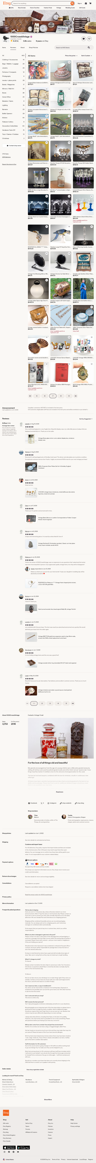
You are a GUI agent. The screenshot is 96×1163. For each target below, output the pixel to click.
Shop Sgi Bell (76, 1082)
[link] (27, 703)
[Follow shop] (89, 38)
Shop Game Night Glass (9, 1086)
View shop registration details (35, 1069)
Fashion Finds (48, 7)
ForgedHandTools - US (55, 1082)
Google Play (23, 1147)
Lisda (26, 675)
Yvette (32, 569)
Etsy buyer (28, 650)
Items (4, 47)
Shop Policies (33, 47)
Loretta (27, 622)
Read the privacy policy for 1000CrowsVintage (38, 894)
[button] (83, 38)
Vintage (58, 7)
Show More (48, 1099)
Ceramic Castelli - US (8, 1084)
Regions (90, 1159)
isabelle (27, 424)
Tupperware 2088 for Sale (9, 1094)
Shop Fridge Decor (7, 1082)
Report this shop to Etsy (9, 164)
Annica (27, 596)
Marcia (27, 531)
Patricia (27, 452)
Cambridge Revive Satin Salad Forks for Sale (12, 1097)
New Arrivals (22, 7)
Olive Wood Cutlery (8, 1091)
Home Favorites (34, 7)
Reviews (13, 47)
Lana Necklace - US (31, 1082)
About (22, 47)
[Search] (72, 3)
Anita (26, 480)
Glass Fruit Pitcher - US (9, 1089)
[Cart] (90, 3)
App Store (9, 1147)
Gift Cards (82, 7)
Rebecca (27, 557)
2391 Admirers (6, 157)
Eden (26, 505)
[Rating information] (11, 41)
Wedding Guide (70, 7)
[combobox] (40, 3)
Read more (59, 792)
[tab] (14, 55)
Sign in (80, 3)
